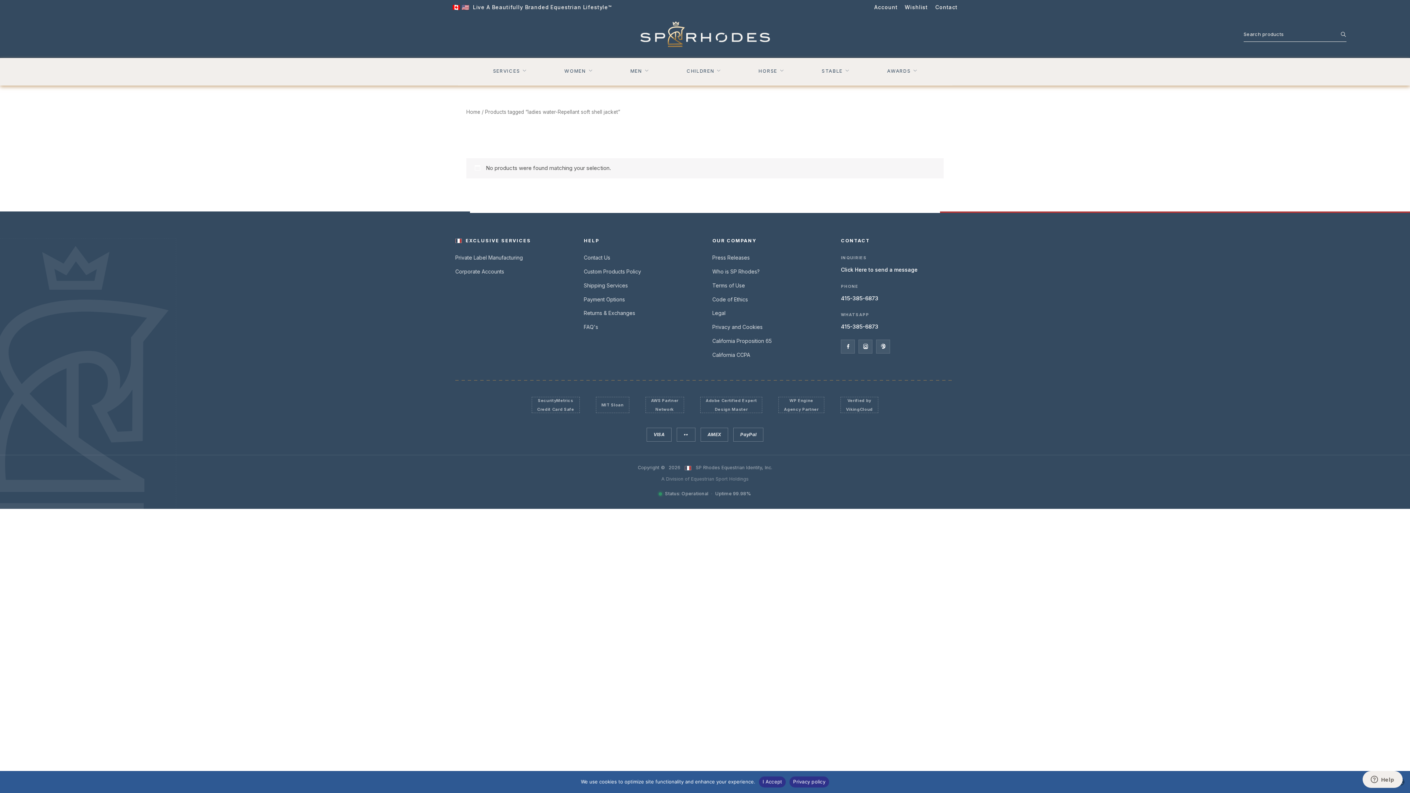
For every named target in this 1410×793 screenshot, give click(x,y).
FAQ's (591, 327)
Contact (946, 7)
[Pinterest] (883, 347)
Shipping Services (606, 285)
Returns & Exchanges (609, 313)
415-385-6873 (859, 298)
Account (885, 7)
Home (473, 112)
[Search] (1339, 34)
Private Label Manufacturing (489, 257)
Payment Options (604, 299)
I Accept (772, 782)
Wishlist (916, 7)
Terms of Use (728, 285)
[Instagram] (865, 347)
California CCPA (731, 355)
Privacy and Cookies (737, 327)
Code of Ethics (730, 299)
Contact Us (597, 257)
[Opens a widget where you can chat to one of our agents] (1382, 780)
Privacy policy (809, 782)
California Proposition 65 (742, 341)
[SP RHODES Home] (705, 34)
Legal (719, 313)
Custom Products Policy (612, 271)
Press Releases (731, 257)
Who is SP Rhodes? (736, 271)
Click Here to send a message (879, 270)
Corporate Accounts (479, 271)
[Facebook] (848, 347)
